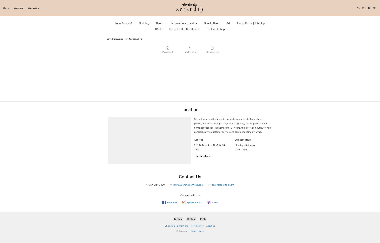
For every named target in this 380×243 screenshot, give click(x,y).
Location (18, 7)
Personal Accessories (184, 23)
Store (6, 7)
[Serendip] (190, 7)
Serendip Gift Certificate (184, 29)
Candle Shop (211, 23)
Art (228, 23)
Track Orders (190, 51)
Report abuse (197, 231)
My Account (167, 51)
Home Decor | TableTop (251, 23)
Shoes (160, 23)
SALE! (158, 29)
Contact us (33, 7)
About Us (210, 226)
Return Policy (197, 226)
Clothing (144, 23)
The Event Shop (215, 29)
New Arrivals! (123, 23)
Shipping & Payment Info (176, 226)
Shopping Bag (212, 51)
